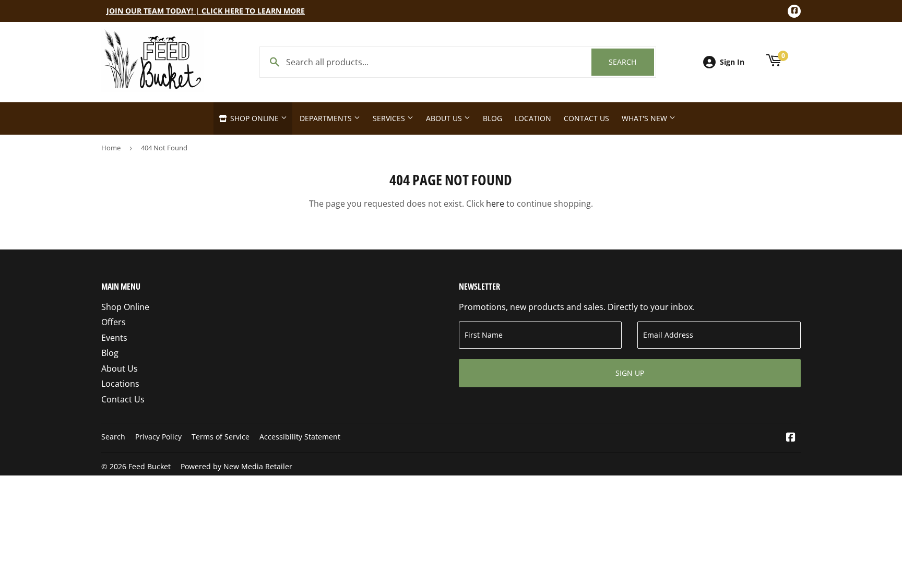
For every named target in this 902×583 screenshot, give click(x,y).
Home (111, 147)
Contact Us (586, 118)
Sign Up (629, 373)
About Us (445, 118)
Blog (492, 118)
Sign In (732, 62)
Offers (113, 322)
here (495, 203)
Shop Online (254, 118)
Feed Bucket (149, 466)
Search (631, 62)
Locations (120, 383)
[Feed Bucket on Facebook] (791, 438)
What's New (645, 118)
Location (533, 118)
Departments (327, 118)
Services (390, 118)
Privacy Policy (158, 437)
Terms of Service (221, 437)
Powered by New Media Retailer (236, 466)
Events (114, 337)
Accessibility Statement (299, 437)
